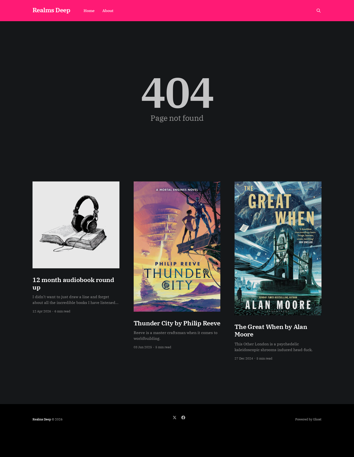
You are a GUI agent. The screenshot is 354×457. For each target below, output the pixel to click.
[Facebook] (183, 417)
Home (89, 10)
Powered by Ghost (308, 419)
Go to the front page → (177, 127)
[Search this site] (318, 10)
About (107, 10)
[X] (175, 417)
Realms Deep (51, 10)
